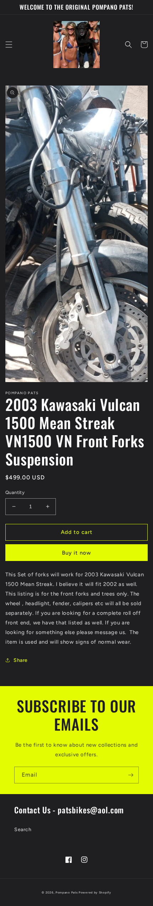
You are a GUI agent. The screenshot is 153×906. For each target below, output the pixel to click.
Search (23, 830)
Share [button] (21, 660)
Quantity (15, 492)
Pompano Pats (67, 892)
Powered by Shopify (95, 892)
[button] (9, 44)
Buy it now (76, 553)
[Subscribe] (130, 775)
